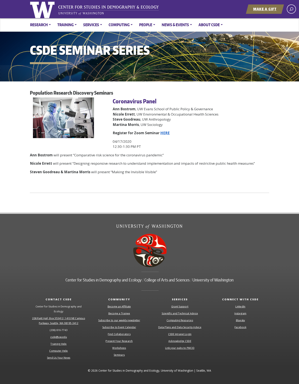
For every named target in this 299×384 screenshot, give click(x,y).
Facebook (240, 327)
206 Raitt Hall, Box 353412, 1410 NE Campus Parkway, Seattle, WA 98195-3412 (58, 321)
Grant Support (179, 306)
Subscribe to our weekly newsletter (119, 320)
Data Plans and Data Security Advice (179, 327)
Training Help (58, 344)
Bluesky (240, 320)
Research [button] (39, 24)
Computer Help (58, 351)
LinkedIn (240, 306)
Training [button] (65, 24)
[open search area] (291, 9)
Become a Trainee (119, 313)
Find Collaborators (119, 334)
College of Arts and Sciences (167, 279)
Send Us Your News (58, 357)
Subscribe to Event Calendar (119, 327)
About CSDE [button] (209, 24)
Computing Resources (180, 320)
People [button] (145, 24)
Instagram (240, 313)
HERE (165, 133)
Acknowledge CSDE (179, 341)
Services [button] (91, 24)
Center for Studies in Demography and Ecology (111, 11)
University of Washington (43, 9)
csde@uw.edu (58, 337)
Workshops (119, 348)
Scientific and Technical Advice (180, 313)
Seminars (119, 355)
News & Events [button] (175, 24)
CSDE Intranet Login (180, 334)
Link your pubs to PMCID (179, 348)
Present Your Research (119, 341)
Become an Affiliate (119, 306)
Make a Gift (265, 9)
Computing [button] (119, 24)
